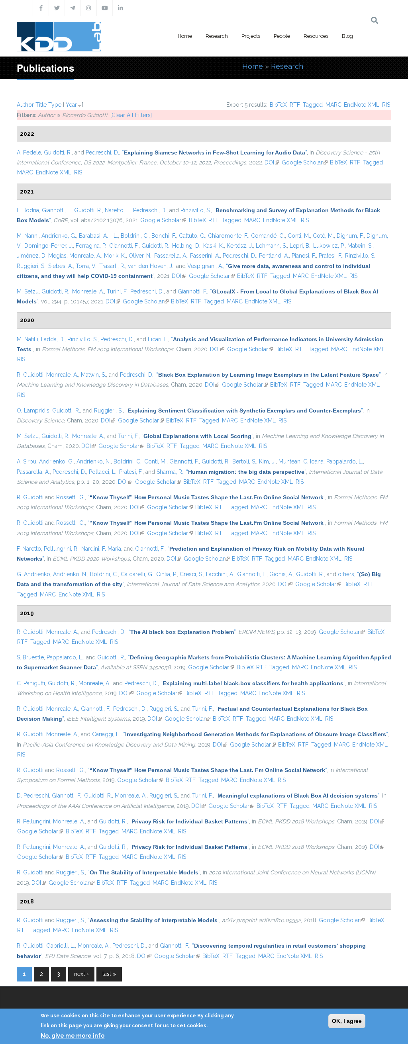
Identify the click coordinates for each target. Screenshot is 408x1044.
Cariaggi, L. (106, 734)
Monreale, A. (85, 255)
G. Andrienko (33, 574)
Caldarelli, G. (137, 574)
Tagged (313, 105)
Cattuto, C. (192, 236)
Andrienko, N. (93, 461)
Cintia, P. (166, 574)
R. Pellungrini (33, 821)
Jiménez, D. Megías (42, 255)
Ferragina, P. (91, 245)
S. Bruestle (30, 657)
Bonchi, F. (163, 236)
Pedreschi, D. (102, 152)
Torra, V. (86, 266)
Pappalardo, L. (344, 461)
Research (217, 36)
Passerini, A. (205, 255)
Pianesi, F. (304, 255)
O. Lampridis (33, 410)
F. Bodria (28, 210)
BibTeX (278, 105)
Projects (250, 36)
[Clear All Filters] (131, 115)
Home (185, 36)
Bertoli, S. (244, 461)
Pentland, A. (274, 255)
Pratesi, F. (330, 255)
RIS (386, 105)
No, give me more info (72, 1035)
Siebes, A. (60, 266)
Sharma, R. (170, 472)
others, (346, 574)
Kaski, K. (213, 245)
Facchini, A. (220, 574)
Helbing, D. (186, 245)
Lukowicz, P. (329, 245)
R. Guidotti (30, 374)
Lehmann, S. (271, 245)
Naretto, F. (117, 210)
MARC (333, 105)
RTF (295, 105)
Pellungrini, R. (61, 548)
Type (54, 105)
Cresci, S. (191, 574)
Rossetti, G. (70, 497)
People (282, 36)
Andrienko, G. (58, 236)
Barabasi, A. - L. (98, 236)
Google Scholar (305, 162)
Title (41, 105)
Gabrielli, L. (60, 945)
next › (81, 974)
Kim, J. (267, 461)
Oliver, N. (140, 255)
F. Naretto (29, 548)
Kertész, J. (240, 245)
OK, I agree (347, 1021)
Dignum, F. (350, 236)
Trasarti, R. (112, 266)
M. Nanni (28, 236)
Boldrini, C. (135, 236)
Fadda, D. (53, 339)
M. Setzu (28, 291)
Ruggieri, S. (31, 266)
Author (25, 105)
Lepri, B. (300, 245)
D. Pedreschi (33, 795)
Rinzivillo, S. (195, 210)
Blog (347, 36)
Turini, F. (117, 291)
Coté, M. (323, 236)
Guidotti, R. (58, 152)
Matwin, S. (360, 245)
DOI (272, 162)
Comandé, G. (268, 236)
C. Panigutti (31, 683)
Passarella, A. (170, 255)
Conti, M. (299, 236)
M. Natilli (27, 339)
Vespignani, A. (205, 266)
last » (109, 974)
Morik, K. (115, 255)
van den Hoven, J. (150, 266)
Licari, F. (158, 339)
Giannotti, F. (56, 210)
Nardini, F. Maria (101, 548)
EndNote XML (361, 105)
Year (71, 105)
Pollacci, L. (102, 472)
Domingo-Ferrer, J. (48, 245)
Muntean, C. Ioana (301, 461)
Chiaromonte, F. (228, 236)
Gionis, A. (281, 574)
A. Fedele (29, 152)
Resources (316, 36)
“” (214, 152)
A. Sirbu (26, 461)
